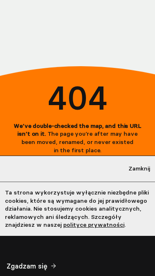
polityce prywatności (93, 224)
